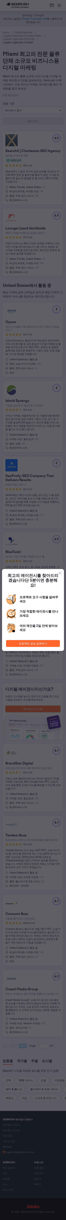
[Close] (60, 573)
